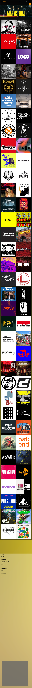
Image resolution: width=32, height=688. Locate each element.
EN (20, 1)
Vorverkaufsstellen (5, 561)
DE (19, 1)
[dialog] (15, 673)
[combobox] (15, 4)
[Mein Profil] (25, 1)
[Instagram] (3, 557)
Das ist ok (22, 683)
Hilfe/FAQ (3, 562)
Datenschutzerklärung (8, 680)
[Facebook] (1, 557)
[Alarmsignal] (16, 11)
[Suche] (30, 4)
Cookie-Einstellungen (8, 683)
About (2, 564)
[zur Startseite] (3, 1)
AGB (2, 570)
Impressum (3, 573)
